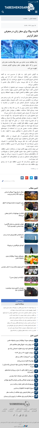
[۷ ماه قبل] (31, 206)
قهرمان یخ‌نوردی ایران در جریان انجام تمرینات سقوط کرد (23, 310)
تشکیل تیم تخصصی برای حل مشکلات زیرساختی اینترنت (23, 320)
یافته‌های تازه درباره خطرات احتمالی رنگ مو (21, 349)
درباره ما (10, 411)
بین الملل (26, 411)
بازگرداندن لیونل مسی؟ (17, 277)
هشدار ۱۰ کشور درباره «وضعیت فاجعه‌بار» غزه (15, 289)
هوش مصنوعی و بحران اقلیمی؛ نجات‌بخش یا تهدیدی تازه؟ (14, 225)
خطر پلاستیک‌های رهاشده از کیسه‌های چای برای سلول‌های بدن (21, 325)
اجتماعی (11, 409)
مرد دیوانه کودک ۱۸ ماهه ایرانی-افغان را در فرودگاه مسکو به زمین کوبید (19, 308)
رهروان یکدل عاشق (21, 409)
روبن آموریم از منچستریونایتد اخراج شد (13, 204)
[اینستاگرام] (22, 415)
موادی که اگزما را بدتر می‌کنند (25, 361)
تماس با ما (18, 411)
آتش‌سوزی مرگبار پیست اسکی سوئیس (12, 267)
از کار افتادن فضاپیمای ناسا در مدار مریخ (13, 236)
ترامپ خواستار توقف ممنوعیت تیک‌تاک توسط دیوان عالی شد (22, 328)
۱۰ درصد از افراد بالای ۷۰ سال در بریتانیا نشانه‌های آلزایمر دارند (19, 371)
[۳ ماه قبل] (31, 195)
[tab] (19, 300)
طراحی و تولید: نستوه (19, 426)
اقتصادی (34, 411)
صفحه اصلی (32, 19)
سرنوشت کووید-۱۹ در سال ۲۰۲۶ (24, 353)
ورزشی (5, 409)
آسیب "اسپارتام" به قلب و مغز (24, 357)
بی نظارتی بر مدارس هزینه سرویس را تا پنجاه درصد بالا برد (23, 315)
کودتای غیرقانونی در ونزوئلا (15, 245)
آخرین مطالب (33, 188)
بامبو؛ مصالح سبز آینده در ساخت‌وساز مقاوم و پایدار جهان (22, 318)
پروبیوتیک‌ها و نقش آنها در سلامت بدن (22, 384)
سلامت (25, 19)
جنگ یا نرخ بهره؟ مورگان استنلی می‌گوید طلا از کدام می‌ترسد (14, 193)
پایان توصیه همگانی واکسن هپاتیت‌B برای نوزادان (19, 380)
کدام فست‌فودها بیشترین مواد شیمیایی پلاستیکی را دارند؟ (18, 366)
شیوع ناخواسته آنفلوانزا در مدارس (24, 388)
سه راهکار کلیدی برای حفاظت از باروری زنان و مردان (19, 396)
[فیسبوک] (13, 415)
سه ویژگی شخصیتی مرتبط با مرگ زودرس (21, 376)
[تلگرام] (19, 415)
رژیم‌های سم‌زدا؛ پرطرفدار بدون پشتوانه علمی (15, 257)
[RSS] (25, 415)
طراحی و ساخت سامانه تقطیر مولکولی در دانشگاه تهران (23, 330)
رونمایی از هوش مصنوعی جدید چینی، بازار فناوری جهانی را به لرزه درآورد (19, 313)
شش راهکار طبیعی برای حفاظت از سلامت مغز (20, 392)
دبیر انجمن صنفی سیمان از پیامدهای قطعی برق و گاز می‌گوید (21, 323)
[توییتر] (16, 415)
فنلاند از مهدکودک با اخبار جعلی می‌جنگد (14, 214)
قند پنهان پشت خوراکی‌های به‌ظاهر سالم (22, 344)
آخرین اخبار (34, 335)
